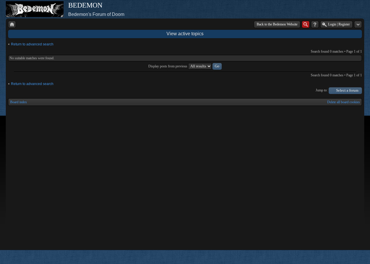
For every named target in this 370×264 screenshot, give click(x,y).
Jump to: (322, 90)
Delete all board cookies (343, 102)
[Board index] (12, 24)
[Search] (306, 24)
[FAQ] (315, 24)
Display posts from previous (168, 66)
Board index (18, 102)
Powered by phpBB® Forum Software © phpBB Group (353, 257)
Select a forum (347, 90)
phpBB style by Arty (336, 257)
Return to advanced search (32, 44)
